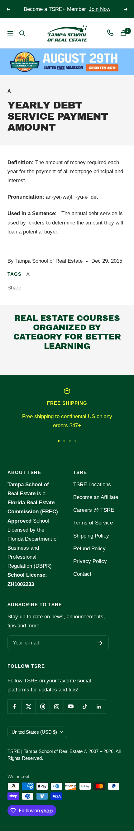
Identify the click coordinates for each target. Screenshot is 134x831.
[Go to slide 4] (75, 441)
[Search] (22, 33)
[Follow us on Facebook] (14, 706)
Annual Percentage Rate (50, 362)
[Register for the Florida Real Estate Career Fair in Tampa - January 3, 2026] (67, 61)
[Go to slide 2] (64, 441)
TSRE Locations (92, 484)
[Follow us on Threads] (43, 706)
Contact (82, 574)
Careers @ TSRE (93, 510)
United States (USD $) (34, 732)
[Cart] (123, 33)
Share (14, 288)
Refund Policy (89, 549)
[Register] (100, 643)
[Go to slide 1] (59, 441)
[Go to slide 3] (70, 441)
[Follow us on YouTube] (71, 706)
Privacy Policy (90, 561)
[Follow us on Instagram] (57, 706)
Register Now (97, 12)
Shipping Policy (91, 536)
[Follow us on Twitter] (29, 706)
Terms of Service (93, 523)
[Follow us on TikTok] (85, 706)
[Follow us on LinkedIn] (99, 706)
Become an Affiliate (95, 497)
